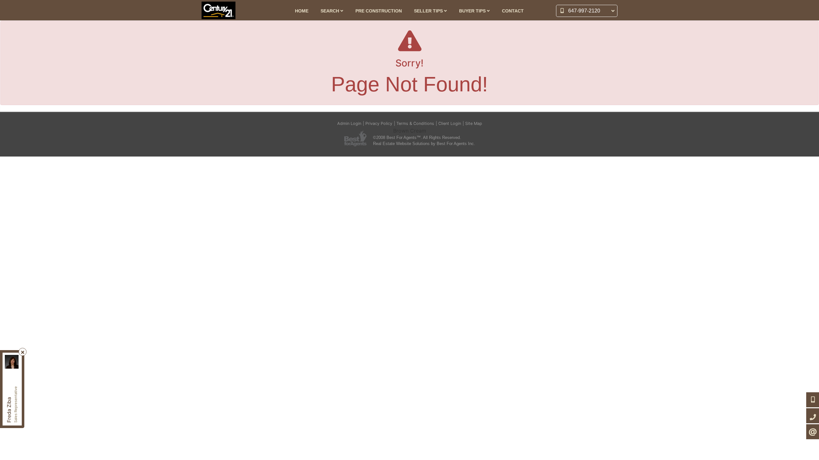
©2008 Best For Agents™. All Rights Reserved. (417, 137)
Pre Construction (378, 11)
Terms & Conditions (415, 123)
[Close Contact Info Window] (22, 352)
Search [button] (330, 11)
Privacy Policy (378, 123)
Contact (513, 11)
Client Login (449, 123)
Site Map (473, 123)
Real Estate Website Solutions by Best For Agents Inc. (424, 143)
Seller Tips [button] (429, 11)
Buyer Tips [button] (473, 11)
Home (301, 11)
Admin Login (349, 123)
